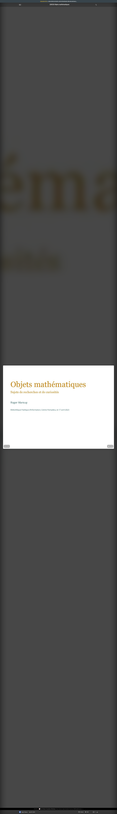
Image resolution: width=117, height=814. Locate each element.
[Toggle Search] (96, 5)
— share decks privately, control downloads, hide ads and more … (58, 1)
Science (81, 812)
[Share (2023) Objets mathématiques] (90, 812)
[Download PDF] (97, 812)
